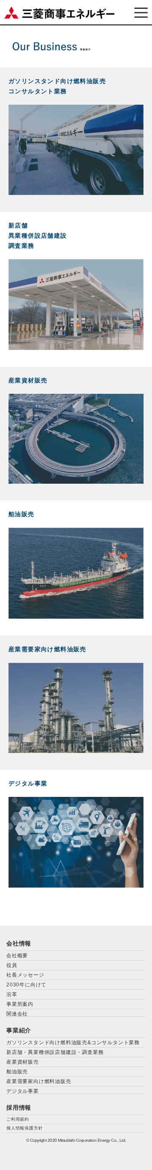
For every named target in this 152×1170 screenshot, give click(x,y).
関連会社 (17, 1014)
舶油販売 (17, 1072)
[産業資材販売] (76, 481)
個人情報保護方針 (24, 1128)
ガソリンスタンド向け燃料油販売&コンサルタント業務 (73, 1042)
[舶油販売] (76, 616)
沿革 (11, 994)
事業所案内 (19, 1004)
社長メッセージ (25, 975)
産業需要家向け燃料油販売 (38, 1081)
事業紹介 (18, 1030)
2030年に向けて (26, 985)
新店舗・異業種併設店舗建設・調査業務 (54, 1052)
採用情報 (18, 1107)
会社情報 (18, 943)
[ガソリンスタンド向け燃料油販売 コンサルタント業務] (76, 192)
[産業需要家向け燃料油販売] (76, 750)
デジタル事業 (22, 1091)
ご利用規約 (17, 1119)
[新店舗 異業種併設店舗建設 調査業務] (76, 347)
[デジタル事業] (76, 885)
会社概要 (17, 956)
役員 (11, 965)
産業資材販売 (22, 1062)
